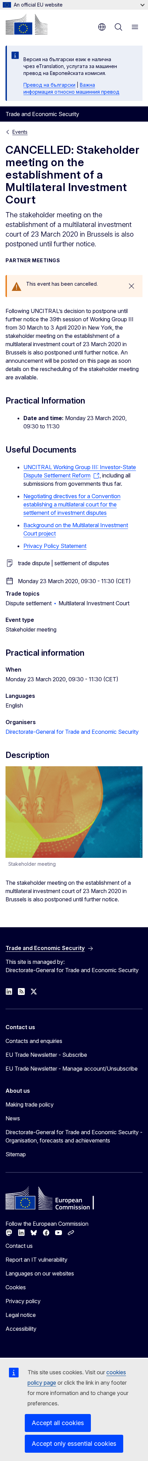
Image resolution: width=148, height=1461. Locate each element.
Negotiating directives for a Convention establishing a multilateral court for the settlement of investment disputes (71, 504)
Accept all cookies (58, 1422)
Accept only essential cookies (74, 1443)
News (13, 1118)
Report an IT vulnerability (36, 1259)
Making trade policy (30, 1104)
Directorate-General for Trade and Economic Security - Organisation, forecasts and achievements (74, 1136)
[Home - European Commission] (26, 24)
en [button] (101, 27)
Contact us (19, 1245)
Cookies (16, 1287)
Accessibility (21, 1328)
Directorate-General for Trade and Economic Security (72, 731)
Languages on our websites (40, 1273)
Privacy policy (23, 1301)
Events (20, 132)
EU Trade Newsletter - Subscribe (46, 1054)
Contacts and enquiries (34, 1040)
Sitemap (16, 1154)
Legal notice (21, 1314)
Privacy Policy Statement (54, 545)
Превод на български (49, 85)
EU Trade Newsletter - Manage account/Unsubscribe (72, 1068)
